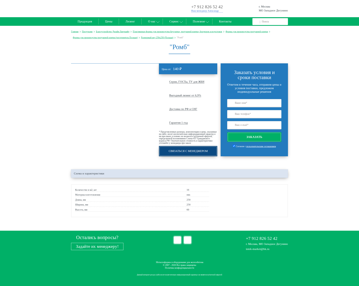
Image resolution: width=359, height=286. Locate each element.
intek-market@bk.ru (257, 248)
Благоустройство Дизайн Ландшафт (112, 31)
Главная (75, 31)
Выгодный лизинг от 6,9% (185, 95)
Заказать (254, 137)
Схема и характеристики (89, 173)
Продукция (85, 21)
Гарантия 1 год (178, 122)
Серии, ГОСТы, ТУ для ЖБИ (186, 81)
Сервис (174, 21)
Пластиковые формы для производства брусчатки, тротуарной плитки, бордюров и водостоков (177, 31)
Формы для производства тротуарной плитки (246, 31)
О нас (151, 21)
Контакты (225, 21)
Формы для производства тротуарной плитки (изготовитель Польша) (105, 37)
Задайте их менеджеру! (97, 246)
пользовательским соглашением (261, 146)
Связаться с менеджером (188, 151)
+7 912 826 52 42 (261, 238)
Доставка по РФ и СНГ (183, 108)
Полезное (199, 21)
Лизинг (130, 21)
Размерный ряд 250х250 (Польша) (157, 37)
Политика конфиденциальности (179, 268)
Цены (108, 21)
